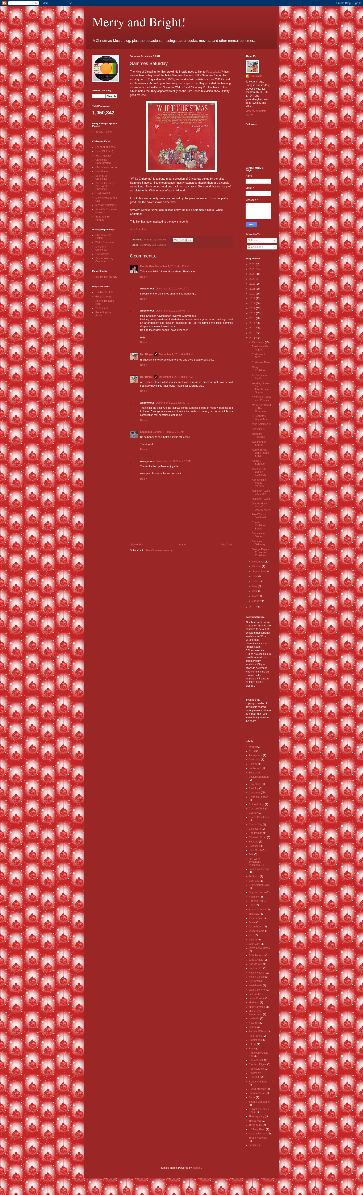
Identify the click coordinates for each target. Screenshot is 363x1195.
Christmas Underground (103, 161)
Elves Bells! (102, 254)
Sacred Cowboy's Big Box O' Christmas (105, 186)
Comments (256, 246)
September (259, 571)
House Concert (257, 909)
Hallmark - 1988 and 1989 (261, 492)
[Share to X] (183, 240)
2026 (252, 264)
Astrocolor (254, 759)
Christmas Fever (261, 362)
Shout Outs (258, 429)
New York (254, 1022)
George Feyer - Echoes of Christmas (260, 552)
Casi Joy (254, 788)
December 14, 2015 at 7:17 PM (173, 461)
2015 (252, 318)
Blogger (196, 1167)
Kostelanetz (255, 985)
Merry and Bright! (139, 21)
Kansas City (255, 964)
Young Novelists (258, 1137)
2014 (252, 323)
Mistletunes (101, 171)
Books (252, 772)
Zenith (252, 1145)
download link (138, 229)
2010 (252, 607)
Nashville (254, 1018)
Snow (252, 1097)
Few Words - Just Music (259, 516)
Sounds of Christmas (101, 177)
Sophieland (102, 308)
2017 (252, 308)
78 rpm (253, 746)
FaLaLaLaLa (213, 71)
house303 (146, 432)
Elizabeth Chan (257, 837)
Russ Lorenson (257, 1089)
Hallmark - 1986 (261, 498)
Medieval (254, 1002)
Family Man (147, 266)
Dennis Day (255, 824)
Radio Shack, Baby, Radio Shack (260, 452)
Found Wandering (259, 869)
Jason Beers (256, 926)
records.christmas (105, 205)
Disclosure (255, 828)
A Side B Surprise (258, 462)
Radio (252, 1048)
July (255, 576)
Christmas (145, 245)
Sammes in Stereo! (258, 535)
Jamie (252, 922)
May (255, 586)
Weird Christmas (104, 242)
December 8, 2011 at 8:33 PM (172, 402)
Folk (251, 854)
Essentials (254, 846)
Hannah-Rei (256, 900)
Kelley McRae (257, 976)
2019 (252, 298)
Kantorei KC (256, 968)
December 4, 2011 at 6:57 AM (172, 310)
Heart (252, 905)
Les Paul (254, 994)
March (256, 596)
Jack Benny (255, 918)
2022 (252, 283)
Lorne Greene (257, 998)
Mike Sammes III (261, 424)
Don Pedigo (255, 833)
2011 (252, 338)
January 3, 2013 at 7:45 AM (168, 432)
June (255, 581)
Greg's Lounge (103, 296)
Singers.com (190, 83)
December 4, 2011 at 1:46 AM (172, 266)
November (258, 561)
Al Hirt (252, 751)
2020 (252, 293)
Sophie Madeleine (259, 1101)
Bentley (253, 764)
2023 (252, 278)
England (253, 841)
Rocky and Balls (258, 1081)
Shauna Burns (257, 1093)
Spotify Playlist (103, 131)
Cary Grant (255, 784)
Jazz (251, 935)
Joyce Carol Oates (259, 948)
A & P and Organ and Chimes (261, 399)
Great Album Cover (259, 884)
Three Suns (255, 1124)
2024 (252, 273)
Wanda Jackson (258, 1133)
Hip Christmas (103, 155)
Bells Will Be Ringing (102, 218)
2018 (252, 303)
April (255, 591)
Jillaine (253, 939)
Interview (254, 913)
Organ (252, 1027)
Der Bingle (146, 354)
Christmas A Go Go (106, 167)
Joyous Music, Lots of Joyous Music (261, 506)
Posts (253, 240)
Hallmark (254, 896)
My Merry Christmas (101, 248)
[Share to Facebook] (187, 240)
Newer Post (137, 544)
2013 (252, 328)
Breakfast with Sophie (260, 348)
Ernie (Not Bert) (104, 151)
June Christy (256, 959)
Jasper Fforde (256, 931)
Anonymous (255, 755)
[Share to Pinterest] (191, 240)
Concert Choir (257, 808)
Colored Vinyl (256, 804)
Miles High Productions (255, 1013)
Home (182, 544)
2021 (252, 288)
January (257, 600)
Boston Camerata (259, 776)
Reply (143, 276)
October (257, 566)
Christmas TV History (103, 237)
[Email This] (175, 240)
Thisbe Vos (255, 1120)
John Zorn (254, 943)
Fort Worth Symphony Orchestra (255, 861)
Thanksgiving (256, 1116)
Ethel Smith (255, 850)
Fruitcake (254, 876)
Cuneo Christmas (259, 817)
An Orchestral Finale (259, 377)
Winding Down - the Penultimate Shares (261, 388)
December (258, 342)
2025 (252, 269)
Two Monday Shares (259, 443)
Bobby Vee (255, 768)
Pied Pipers (255, 1035)
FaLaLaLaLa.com (105, 147)
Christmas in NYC (259, 356)
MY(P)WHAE (102, 193)
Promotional (256, 1039)
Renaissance (256, 1068)
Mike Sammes (158, 245)
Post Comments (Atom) (159, 550)
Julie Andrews (257, 955)
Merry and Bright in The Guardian (261, 408)
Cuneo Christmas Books (259, 525)
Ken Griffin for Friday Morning (259, 482)
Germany (254, 880)
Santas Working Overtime (104, 260)
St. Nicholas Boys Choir (260, 417)
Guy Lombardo (257, 892)
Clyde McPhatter (258, 797)
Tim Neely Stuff (104, 292)
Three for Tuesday (258, 435)
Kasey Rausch (257, 972)
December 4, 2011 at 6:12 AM (172, 288)
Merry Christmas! (259, 369)
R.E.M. (252, 1044)
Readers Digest (258, 1064)
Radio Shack (256, 1060)
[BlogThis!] (179, 240)
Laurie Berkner (257, 989)
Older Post (226, 544)
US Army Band (257, 1129)
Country (253, 812)
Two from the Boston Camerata (259, 471)
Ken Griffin (255, 981)
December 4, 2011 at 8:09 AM (176, 354)
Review (253, 1073)
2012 (252, 333)
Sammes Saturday (258, 543)
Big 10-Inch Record (106, 276)
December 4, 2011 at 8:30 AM (176, 376)
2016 (252, 313)
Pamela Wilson (257, 1031)
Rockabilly (255, 1077)
